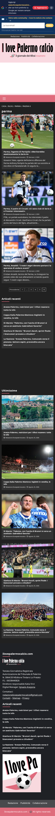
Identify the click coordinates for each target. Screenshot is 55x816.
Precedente (14, 289)
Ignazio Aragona (27, 687)
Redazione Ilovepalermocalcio (16, 157)
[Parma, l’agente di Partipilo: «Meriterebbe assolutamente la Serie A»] (27, 131)
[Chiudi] (6, 7)
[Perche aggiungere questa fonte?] (51, 7)
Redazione (15, 36)
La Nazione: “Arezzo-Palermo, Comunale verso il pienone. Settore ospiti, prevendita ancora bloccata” (26, 342)
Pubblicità (25, 36)
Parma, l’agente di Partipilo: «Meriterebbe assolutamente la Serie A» (24, 152)
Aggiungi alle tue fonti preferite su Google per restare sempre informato (20, 7)
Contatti (6, 698)
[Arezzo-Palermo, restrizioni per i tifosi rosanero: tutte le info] (27, 412)
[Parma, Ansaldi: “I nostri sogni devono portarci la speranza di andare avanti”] (27, 245)
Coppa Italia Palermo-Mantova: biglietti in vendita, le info (24, 316)
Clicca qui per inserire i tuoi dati (12, 30)
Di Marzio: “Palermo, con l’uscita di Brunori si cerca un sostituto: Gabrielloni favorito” (25, 324)
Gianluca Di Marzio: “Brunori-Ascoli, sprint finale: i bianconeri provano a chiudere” (27, 332)
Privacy (25, 698)
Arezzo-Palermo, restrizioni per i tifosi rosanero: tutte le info (27, 308)
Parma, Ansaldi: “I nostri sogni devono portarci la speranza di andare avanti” (27, 266)
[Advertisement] (27, 78)
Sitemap (16, 698)
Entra (49, 25)
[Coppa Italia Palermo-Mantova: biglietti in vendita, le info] (27, 462)
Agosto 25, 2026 (34, 438)
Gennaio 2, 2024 (34, 157)
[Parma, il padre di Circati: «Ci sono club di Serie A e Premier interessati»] (27, 188)
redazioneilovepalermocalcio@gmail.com (22, 695)
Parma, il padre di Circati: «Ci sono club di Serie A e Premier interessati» (27, 209)
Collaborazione (38, 36)
